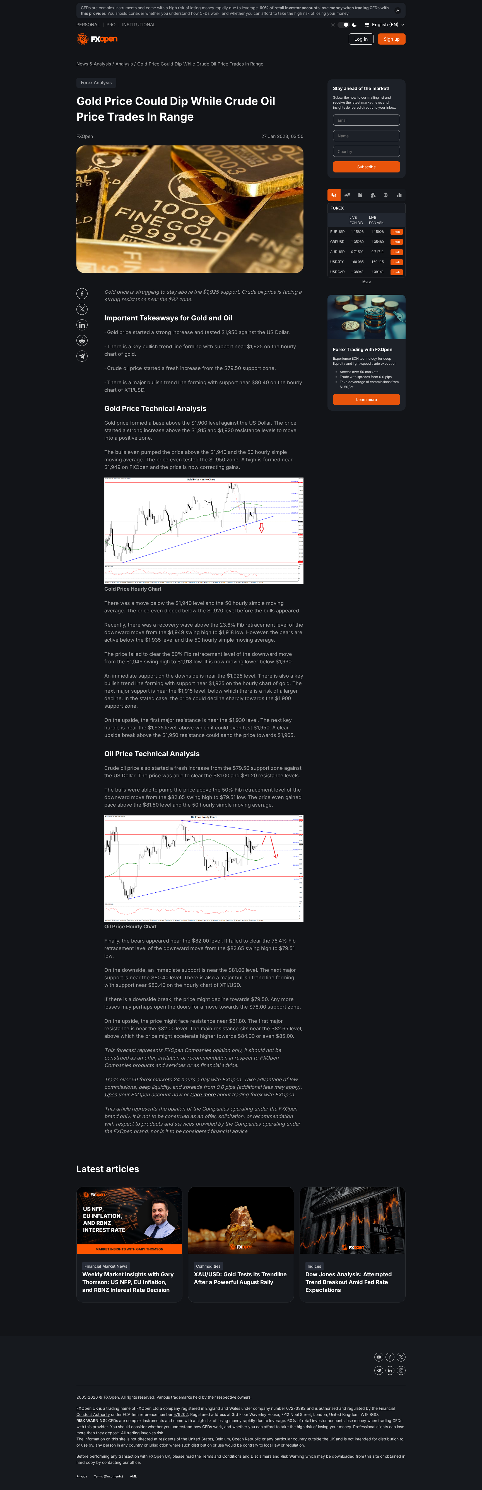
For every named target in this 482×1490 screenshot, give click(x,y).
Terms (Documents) (108, 1476)
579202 (180, 1414)
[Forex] (334, 195)
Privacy (81, 1476)
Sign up (392, 39)
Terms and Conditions (222, 1456)
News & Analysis (93, 64)
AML (133, 1476)
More (366, 282)
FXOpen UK (87, 1408)
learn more (202, 1094)
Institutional (139, 24)
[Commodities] (373, 195)
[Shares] (347, 195)
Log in (361, 39)
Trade (397, 231)
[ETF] (360, 195)
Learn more (366, 399)
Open (110, 1094)
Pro (111, 24)
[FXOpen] (97, 39)
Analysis (124, 64)
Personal (88, 24)
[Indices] (399, 195)
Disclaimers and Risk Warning (277, 1456)
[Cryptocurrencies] (386, 195)
